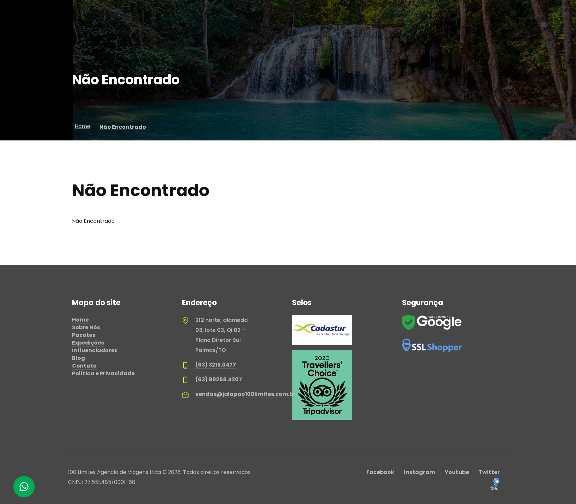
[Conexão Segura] (432, 345)
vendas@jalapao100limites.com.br (245, 394)
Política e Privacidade (103, 373)
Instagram (419, 472)
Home (80, 320)
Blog (78, 358)
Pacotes (83, 335)
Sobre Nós (86, 327)
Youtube (457, 472)
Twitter (489, 472)
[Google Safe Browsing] (432, 322)
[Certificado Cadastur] (322, 330)
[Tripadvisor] (322, 385)
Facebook (380, 472)
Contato (84, 366)
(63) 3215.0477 (215, 365)
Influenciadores (94, 350)
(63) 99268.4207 (218, 379)
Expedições (88, 343)
